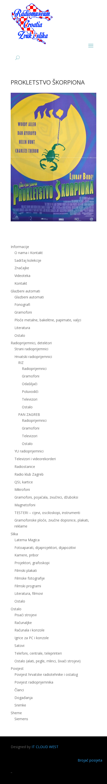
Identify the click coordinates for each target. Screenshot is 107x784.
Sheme (16, 712)
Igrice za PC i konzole (31, 637)
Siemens (21, 718)
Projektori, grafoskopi (32, 562)
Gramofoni (23, 312)
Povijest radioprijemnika (33, 682)
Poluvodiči (30, 391)
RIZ (21, 362)
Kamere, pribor (26, 555)
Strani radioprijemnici (31, 349)
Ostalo (27, 407)
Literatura (22, 327)
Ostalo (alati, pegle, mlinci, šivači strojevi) (47, 661)
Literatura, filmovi (28, 593)
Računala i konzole (29, 630)
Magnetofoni (24, 505)
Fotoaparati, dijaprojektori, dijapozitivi (45, 547)
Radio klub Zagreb (29, 474)
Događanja (23, 697)
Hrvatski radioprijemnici (33, 356)
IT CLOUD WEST (45, 746)
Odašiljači (29, 383)
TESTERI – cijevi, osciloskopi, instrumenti (47, 512)
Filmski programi (27, 586)
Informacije (20, 246)
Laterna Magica (27, 539)
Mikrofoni (22, 489)
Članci (19, 690)
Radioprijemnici (34, 368)
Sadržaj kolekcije (27, 260)
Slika (14, 533)
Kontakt (20, 283)
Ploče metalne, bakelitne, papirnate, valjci (47, 320)
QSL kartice (23, 482)
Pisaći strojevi (25, 614)
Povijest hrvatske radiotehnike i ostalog (46, 674)
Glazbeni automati (29, 297)
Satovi (19, 645)
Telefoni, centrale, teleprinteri (38, 653)
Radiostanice (24, 466)
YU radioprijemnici (29, 451)
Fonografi (22, 304)
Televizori (29, 399)
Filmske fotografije (29, 578)
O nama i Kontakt (28, 252)
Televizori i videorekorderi (35, 458)
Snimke (20, 705)
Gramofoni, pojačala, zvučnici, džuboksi (46, 497)
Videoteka (22, 275)
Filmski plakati (25, 570)
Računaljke (23, 622)
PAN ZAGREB (29, 414)
